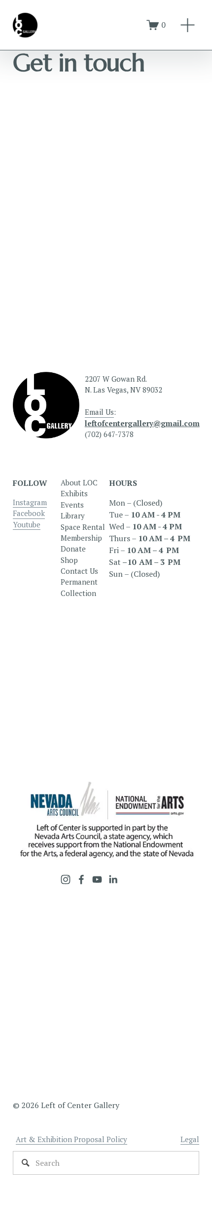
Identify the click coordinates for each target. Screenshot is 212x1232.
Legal (189, 1139)
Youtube (26, 524)
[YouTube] (97, 879)
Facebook (29, 513)
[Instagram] (66, 879)
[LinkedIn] (113, 879)
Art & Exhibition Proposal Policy (71, 1139)
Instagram (30, 502)
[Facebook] (81, 879)
